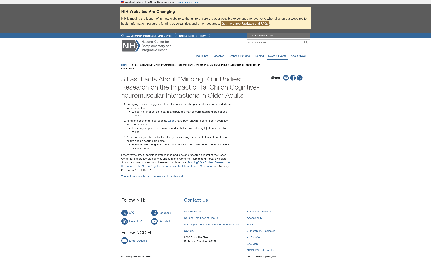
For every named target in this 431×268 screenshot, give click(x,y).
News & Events (277, 55)
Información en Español (261, 35)
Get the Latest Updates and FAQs (245, 23)
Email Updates (138, 240)
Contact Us (196, 200)
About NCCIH (299, 55)
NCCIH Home (192, 211)
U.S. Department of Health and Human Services (149, 35)
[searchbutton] (306, 42)
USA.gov (189, 230)
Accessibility (254, 217)
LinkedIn (134, 221)
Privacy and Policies (259, 211)
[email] (285, 78)
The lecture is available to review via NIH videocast (152, 176)
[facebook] (293, 78)
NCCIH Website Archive (261, 250)
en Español (253, 237)
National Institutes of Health (192, 35)
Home (124, 64)
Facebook (165, 212)
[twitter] (299, 78)
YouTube (164, 221)
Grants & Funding (239, 55)
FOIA (250, 224)
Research (218, 55)
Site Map (252, 243)
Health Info (201, 55)
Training (259, 55)
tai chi (171, 120)
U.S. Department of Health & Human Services (211, 224)
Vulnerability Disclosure (261, 230)
